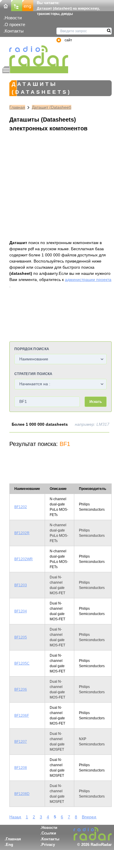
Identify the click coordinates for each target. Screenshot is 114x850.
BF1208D (22, 794)
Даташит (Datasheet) (51, 107)
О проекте (15, 24)
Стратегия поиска (33, 374)
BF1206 (20, 689)
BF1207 (20, 742)
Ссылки (49, 833)
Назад (15, 817)
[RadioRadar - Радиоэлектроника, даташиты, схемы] (35, 55)
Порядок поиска (31, 349)
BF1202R (22, 533)
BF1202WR (23, 559)
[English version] (27, 5)
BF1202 (20, 507)
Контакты (14, 30)
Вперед (89, 817)
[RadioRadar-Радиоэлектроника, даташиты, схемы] (5, 5)
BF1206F (21, 715)
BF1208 (20, 768)
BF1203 (20, 585)
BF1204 (20, 611)
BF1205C (22, 663)
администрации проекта (88, 279)
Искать (95, 402)
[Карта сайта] (16, 5)
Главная (17, 107)
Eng (9, 844)
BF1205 (20, 637)
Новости (13, 17)
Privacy (48, 844)
